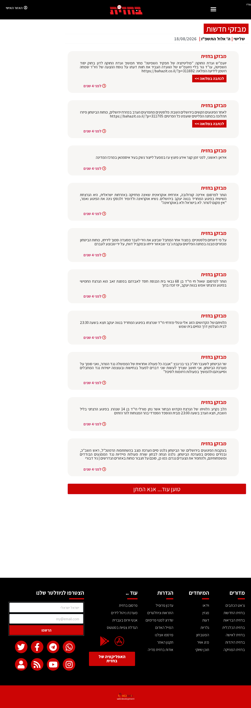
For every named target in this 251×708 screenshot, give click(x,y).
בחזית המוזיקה (234, 649)
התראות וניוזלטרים (160, 612)
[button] (213, 10)
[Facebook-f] (37, 647)
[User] (21, 664)
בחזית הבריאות (234, 620)
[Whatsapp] (69, 647)
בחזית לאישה (235, 634)
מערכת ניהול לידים (124, 612)
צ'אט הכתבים (235, 605)
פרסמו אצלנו (164, 634)
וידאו (206, 605)
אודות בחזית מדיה (160, 649)
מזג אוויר (203, 642)
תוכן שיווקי (202, 649)
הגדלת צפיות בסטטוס (122, 627)
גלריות (205, 627)
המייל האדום (164, 627)
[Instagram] (69, 664)
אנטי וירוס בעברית (125, 620)
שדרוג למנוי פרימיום (159, 620)
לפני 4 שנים (92, 85)
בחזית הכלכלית (233, 627)
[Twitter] (21, 647)
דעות (205, 620)
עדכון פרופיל (164, 605)
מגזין (205, 612)
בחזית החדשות (234, 612)
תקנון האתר (165, 642)
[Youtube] (53, 664)
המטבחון (202, 634)
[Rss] (37, 664)
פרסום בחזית (128, 605)
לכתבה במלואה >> (209, 78)
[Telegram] (53, 647)
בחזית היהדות (235, 642)
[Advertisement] (125, 540)
